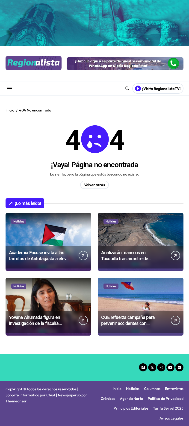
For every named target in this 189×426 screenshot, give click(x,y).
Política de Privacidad (165, 398)
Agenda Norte (131, 398)
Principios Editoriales (131, 408)
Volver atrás (94, 184)
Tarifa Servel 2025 (168, 408)
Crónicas (108, 398)
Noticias (18, 221)
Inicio (117, 388)
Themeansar (16, 401)
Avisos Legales (171, 418)
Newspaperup (69, 395)
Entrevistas (174, 388)
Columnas (152, 388)
